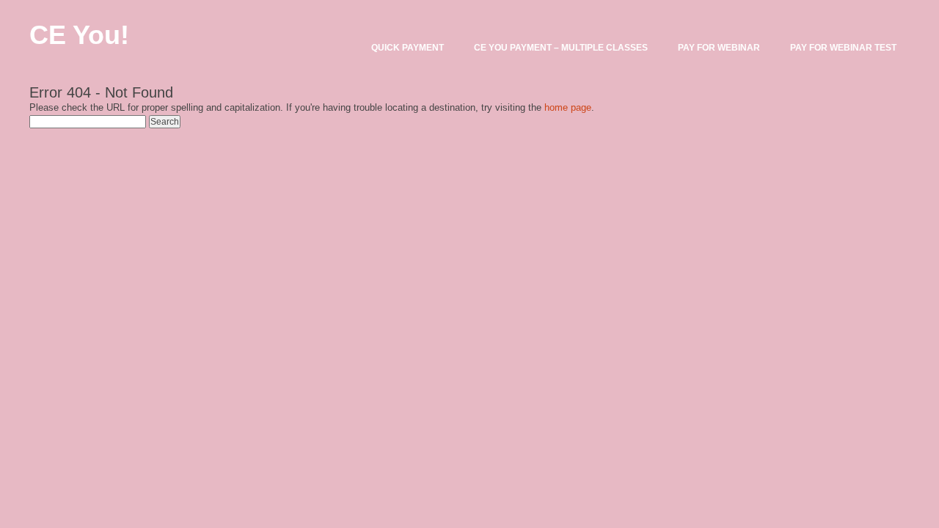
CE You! (79, 35)
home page (567, 107)
